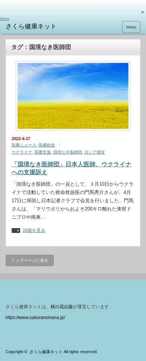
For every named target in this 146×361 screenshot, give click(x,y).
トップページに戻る (29, 260)
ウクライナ (22, 152)
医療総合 (47, 145)
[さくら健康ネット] (35, 26)
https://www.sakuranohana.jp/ (35, 317)
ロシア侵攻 (94, 152)
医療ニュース (24, 145)
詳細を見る (34, 230)
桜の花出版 (62, 306)
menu (131, 27)
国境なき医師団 (67, 152)
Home (4, 19)
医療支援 (42, 152)
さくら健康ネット (46, 351)
